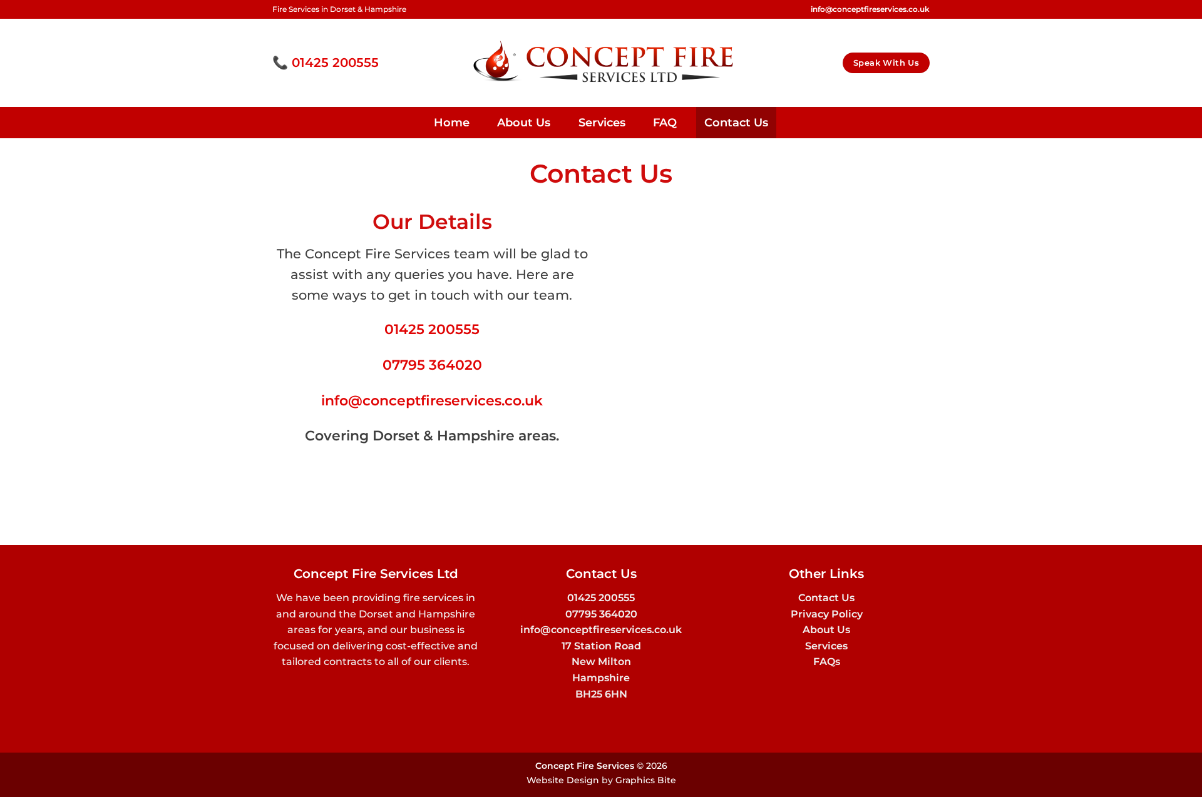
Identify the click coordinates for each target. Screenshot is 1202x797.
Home (452, 122)
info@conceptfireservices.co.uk (432, 400)
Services (601, 122)
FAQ (665, 122)
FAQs (826, 662)
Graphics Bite (645, 780)
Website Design (563, 780)
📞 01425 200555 (325, 62)
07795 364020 (432, 364)
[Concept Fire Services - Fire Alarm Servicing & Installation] (601, 63)
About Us (523, 122)
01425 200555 (432, 329)
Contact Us (736, 122)
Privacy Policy (827, 614)
